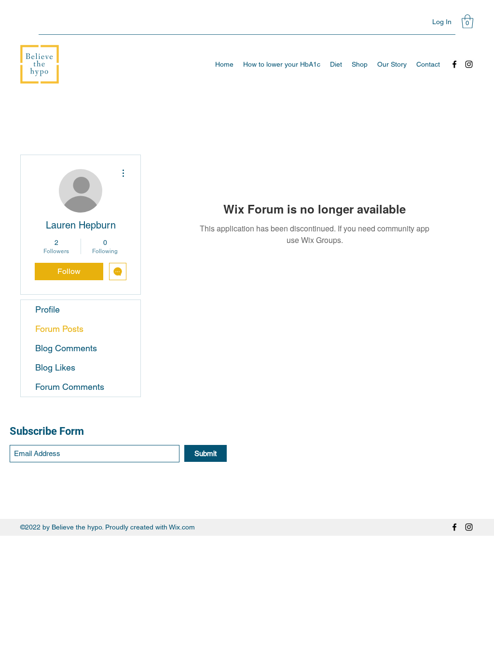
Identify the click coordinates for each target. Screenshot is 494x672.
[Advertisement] (247, 603)
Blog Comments (66, 348)
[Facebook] (454, 64)
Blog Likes (55, 367)
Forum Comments (69, 387)
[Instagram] (469, 64)
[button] (467, 21)
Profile (47, 309)
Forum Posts (59, 329)
